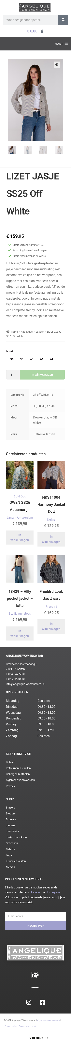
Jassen (40, 331)
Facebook (37, 892)
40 (31, 359)
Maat (9, 351)
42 (41, 359)
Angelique (27, 331)
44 (51, 359)
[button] (61, 43)
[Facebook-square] (42, 1002)
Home (14, 331)
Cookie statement (27, 1026)
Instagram (53, 892)
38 (21, 359)
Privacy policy (11, 1026)
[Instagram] (28, 1002)
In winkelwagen (42, 374)
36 (11, 359)
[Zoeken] (63, 20)
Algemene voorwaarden (48, 1020)
